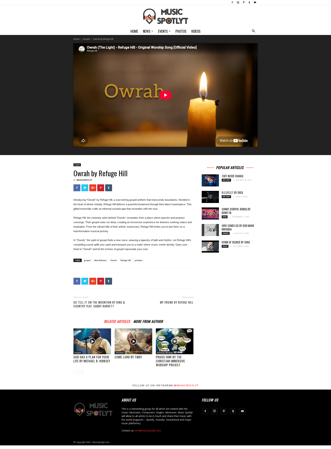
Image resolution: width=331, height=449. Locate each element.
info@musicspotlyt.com (148, 430)
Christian (120, 352)
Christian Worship (165, 352)
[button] (253, 31)
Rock (225, 246)
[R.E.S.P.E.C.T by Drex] (210, 197)
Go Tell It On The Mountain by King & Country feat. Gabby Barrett (99, 304)
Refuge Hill (126, 260)
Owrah (113, 260)
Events (163, 31)
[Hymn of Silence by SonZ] (210, 247)
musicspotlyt (84, 180)
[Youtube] (255, 2)
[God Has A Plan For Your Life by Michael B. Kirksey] (92, 341)
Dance (226, 233)
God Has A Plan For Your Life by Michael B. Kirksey (91, 359)
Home (134, 31)
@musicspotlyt (186, 385)
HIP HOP (226, 180)
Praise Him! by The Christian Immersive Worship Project (170, 361)
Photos (180, 31)
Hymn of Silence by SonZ (236, 242)
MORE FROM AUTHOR (148, 321)
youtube (138, 260)
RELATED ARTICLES (117, 321)
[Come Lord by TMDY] (133, 341)
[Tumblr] (249, 2)
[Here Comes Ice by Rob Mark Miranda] (210, 230)
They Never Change (232, 176)
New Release (100, 260)
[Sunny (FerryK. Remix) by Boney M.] (210, 213)
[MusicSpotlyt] (165, 16)
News (146, 31)
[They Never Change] (210, 180)
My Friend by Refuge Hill (176, 302)
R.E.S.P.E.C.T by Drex (232, 193)
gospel (87, 260)
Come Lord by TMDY (128, 357)
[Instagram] (237, 2)
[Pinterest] (243, 2)
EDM (225, 217)
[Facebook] (232, 2)
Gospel (86, 39)
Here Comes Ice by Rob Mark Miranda (238, 227)
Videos (195, 31)
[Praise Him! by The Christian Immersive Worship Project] (174, 341)
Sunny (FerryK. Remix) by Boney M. (236, 211)
